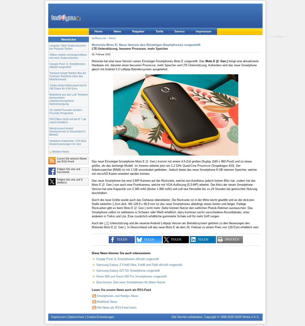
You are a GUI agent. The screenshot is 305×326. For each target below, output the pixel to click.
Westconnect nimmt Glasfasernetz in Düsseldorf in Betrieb (67, 131)
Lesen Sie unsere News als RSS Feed (72, 160)
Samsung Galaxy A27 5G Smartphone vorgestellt (128, 270)
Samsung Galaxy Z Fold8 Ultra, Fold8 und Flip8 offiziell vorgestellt (139, 264)
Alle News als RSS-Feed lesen (116, 307)
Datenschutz (76, 317)
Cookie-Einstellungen (100, 317)
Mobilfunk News (107, 301)
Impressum (203, 31)
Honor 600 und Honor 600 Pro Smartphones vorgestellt (131, 276)
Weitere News (60, 151)
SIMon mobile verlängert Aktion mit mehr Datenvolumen (68, 56)
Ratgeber (138, 31)
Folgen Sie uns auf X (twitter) (70, 181)
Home (98, 31)
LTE (106, 223)
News (117, 31)
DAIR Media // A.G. (247, 317)
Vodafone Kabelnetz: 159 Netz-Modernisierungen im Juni (68, 142)
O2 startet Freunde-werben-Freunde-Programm (66, 112)
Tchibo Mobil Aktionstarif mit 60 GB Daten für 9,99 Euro (68, 87)
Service (179, 31)
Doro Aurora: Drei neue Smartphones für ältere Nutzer (130, 282)
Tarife (159, 31)
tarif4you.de (99, 38)
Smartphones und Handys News (117, 296)
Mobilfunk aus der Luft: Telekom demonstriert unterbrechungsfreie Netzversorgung (68, 99)
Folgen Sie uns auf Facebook (68, 170)
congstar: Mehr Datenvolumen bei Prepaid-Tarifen (67, 47)
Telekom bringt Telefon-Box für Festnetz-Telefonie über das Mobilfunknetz (67, 76)
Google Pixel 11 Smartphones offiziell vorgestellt (67, 65)
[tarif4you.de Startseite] (66, 17)
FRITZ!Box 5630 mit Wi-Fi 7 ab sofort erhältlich (67, 121)
